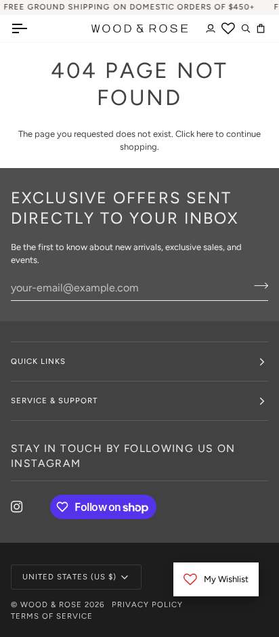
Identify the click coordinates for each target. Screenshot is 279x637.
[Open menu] (31, 28)
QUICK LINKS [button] (38, 361)
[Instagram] (17, 507)
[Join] (257, 286)
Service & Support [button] (54, 400)
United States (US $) (69, 576)
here (204, 134)
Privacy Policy (147, 604)
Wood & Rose (51, 604)
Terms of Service (52, 616)
